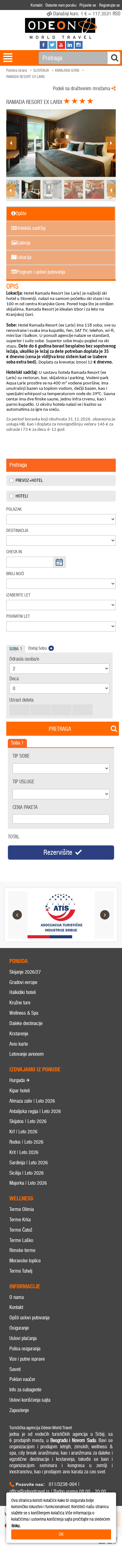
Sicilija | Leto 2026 (26, 1173)
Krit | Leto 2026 (23, 1152)
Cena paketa (25, 807)
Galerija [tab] (23, 243)
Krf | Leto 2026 (23, 1132)
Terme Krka (20, 1220)
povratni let (18, 616)
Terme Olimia (21, 1209)
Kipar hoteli (19, 1091)
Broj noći (15, 573)
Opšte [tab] (21, 213)
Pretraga (60, 728)
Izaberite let (18, 595)
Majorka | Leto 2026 (28, 1183)
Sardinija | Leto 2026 (28, 1163)
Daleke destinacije (26, 1023)
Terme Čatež (20, 1230)
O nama (16, 1297)
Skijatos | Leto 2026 (28, 1121)
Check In (14, 551)
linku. (16, 1525)
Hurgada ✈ (19, 1080)
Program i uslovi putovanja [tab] (40, 272)
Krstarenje (18, 1034)
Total (13, 837)
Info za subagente (25, 1390)
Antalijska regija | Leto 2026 (35, 1111)
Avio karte (18, 1044)
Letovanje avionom (26, 1054)
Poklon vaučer (22, 1379)
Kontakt (16, 1307)
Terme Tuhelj (20, 1271)
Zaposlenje (19, 1410)
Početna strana (16, 70)
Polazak (14, 509)
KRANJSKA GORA (67, 70)
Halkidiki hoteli (22, 992)
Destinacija (17, 530)
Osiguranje (19, 1328)
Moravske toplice (25, 1261)
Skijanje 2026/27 (25, 972)
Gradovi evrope (23, 982)
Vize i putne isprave (27, 1359)
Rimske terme (22, 1250)
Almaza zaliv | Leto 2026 (32, 1101)
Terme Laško (21, 1240)
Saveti (15, 1369)
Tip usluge (23, 782)
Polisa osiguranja (24, 1349)
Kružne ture (19, 1003)
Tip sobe (21, 756)
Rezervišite (57, 852)
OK (61, 1534)
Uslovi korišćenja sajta (29, 1400)
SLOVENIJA (41, 70)
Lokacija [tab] (23, 257)
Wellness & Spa (23, 1013)
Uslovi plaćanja (23, 1338)
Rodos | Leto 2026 (26, 1142)
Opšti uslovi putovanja (29, 1318)
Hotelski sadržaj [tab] (30, 228)
